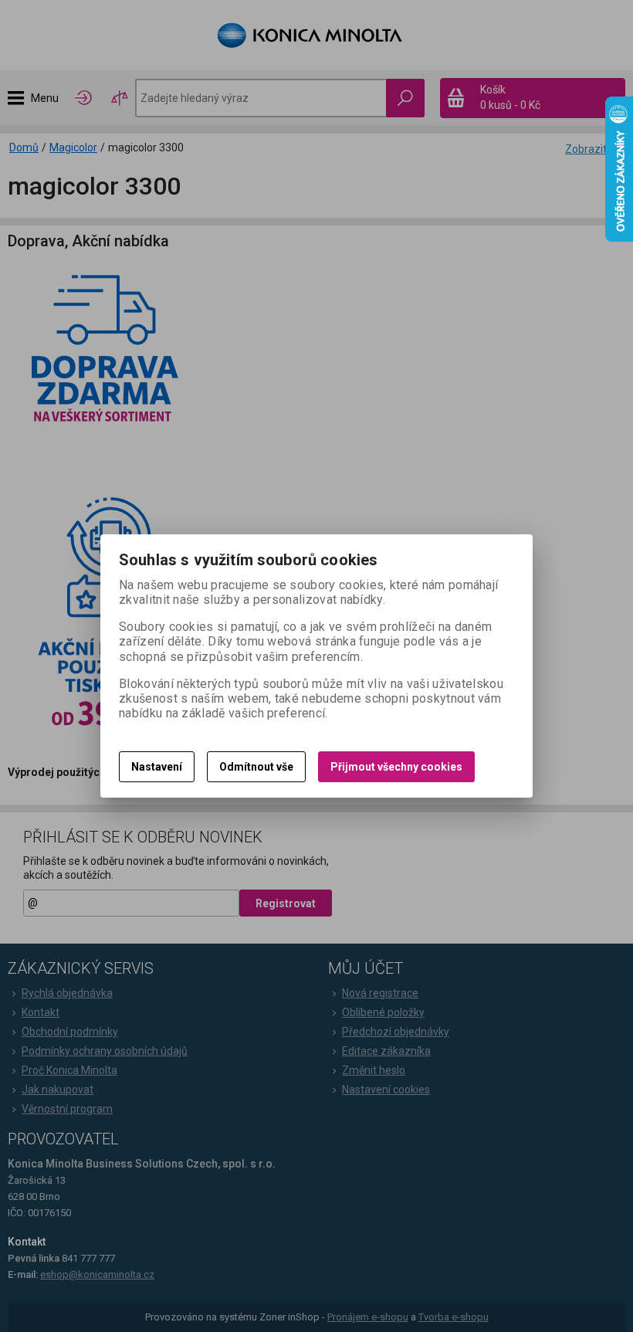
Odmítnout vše (256, 767)
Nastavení (156, 767)
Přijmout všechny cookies (396, 767)
